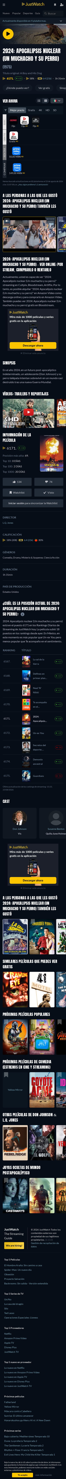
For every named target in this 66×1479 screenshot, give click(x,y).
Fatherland (10, 1402)
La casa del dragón (13, 1303)
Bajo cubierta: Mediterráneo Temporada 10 (27, 1436)
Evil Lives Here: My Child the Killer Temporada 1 (29, 1454)
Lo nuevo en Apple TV (15, 1376)
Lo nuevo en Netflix (14, 1367)
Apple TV (9, 1342)
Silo (6, 1308)
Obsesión (9, 1274)
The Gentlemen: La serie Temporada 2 (23, 1445)
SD (54, 110)
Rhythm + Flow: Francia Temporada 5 (23, 1450)
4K (40, 110)
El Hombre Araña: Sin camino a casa (23, 1265)
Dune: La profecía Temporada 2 (20, 1440)
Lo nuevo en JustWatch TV (18, 1386)
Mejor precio (17, 110)
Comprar (4, 169)
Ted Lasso (9, 1313)
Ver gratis (44, 87)
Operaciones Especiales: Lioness (21, 1317)
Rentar (4, 152)
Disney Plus (10, 1347)
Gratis (31, 110)
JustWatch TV (11, 1351)
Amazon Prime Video (15, 1338)
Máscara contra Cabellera (17, 1411)
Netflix (7, 1333)
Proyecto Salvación (14, 1278)
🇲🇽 (55, 100)
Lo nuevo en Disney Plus (17, 1381)
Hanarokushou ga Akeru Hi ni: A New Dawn (27, 1420)
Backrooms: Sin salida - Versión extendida (26, 1283)
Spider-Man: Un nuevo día (17, 1269)
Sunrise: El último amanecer (19, 1415)
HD (47, 110)
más (36, 245)
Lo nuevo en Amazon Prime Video (22, 1372)
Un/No (7, 1299)
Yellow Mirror (11, 1406)
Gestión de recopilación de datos (45, 1245)
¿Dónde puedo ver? (17, 87)
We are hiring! (14, 1245)
